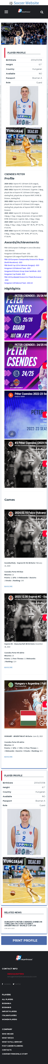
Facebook (7, 984)
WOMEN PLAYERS (9, 1019)
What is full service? (12, 1042)
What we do (8, 1038)
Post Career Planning (12, 1046)
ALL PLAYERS (7, 999)
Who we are (7, 1034)
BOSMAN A (6, 1003)
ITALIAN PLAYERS (9, 1015)
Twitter (18, 984)
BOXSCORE (8, 586)
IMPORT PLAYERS (9, 1011)
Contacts (6, 1050)
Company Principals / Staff (15, 1054)
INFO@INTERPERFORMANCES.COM (22, 977)
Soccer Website (26, 2)
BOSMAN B (6, 1007)
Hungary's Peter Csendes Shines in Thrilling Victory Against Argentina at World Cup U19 (23, 924)
